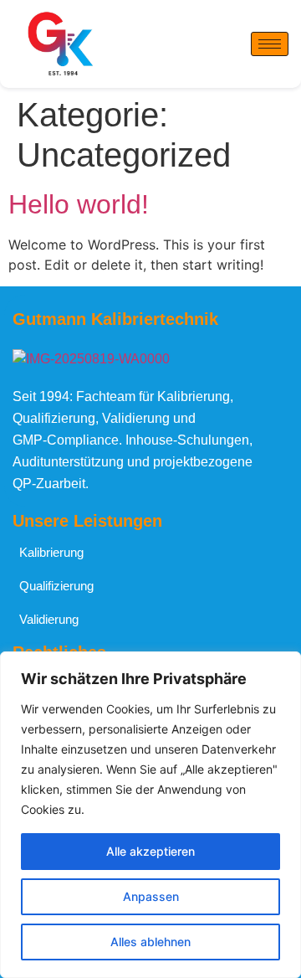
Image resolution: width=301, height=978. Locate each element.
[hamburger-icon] (269, 44)
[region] (150, 814)
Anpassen (151, 896)
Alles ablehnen (150, 941)
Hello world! (78, 204)
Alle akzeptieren (150, 851)
